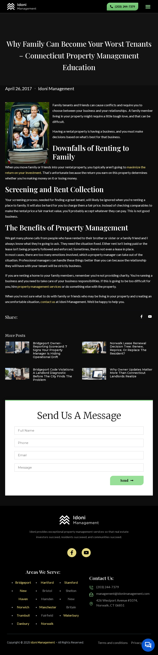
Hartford (47, 582)
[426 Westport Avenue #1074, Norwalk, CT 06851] (91, 604)
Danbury (23, 623)
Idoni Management (43, 642)
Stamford (71, 582)
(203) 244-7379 (107, 587)
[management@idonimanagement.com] (91, 594)
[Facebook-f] (71, 552)
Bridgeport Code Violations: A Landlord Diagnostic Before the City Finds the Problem (53, 375)
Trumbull (23, 615)
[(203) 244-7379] (91, 588)
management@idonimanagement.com (123, 593)
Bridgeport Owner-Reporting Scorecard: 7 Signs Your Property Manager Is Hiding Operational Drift (50, 350)
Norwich (23, 607)
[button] (148, 6)
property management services (39, 286)
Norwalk (47, 623)
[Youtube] (86, 552)
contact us (48, 302)
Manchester (47, 607)
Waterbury (71, 615)
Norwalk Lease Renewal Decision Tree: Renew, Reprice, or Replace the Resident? (128, 348)
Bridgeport (23, 582)
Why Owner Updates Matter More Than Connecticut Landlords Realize (131, 373)
